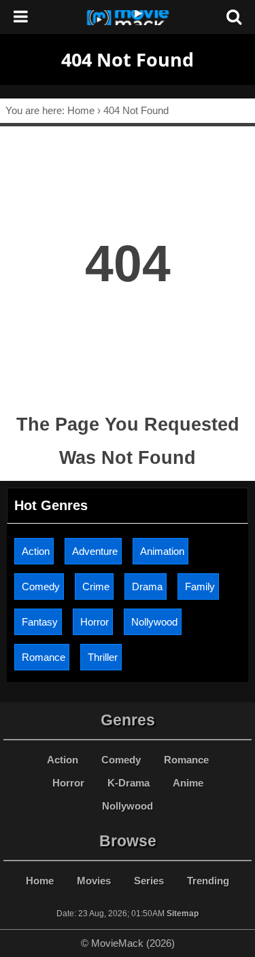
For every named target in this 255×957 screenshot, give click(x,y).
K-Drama (128, 783)
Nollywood (154, 622)
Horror (94, 622)
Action (36, 551)
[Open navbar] (21, 17)
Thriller (103, 657)
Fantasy (40, 622)
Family (200, 586)
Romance (43, 657)
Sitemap (183, 913)
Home (40, 880)
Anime (188, 783)
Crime (95, 586)
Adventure (95, 551)
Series (149, 880)
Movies (94, 880)
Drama (147, 586)
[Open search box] (234, 17)
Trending (208, 880)
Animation (162, 551)
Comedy (41, 586)
